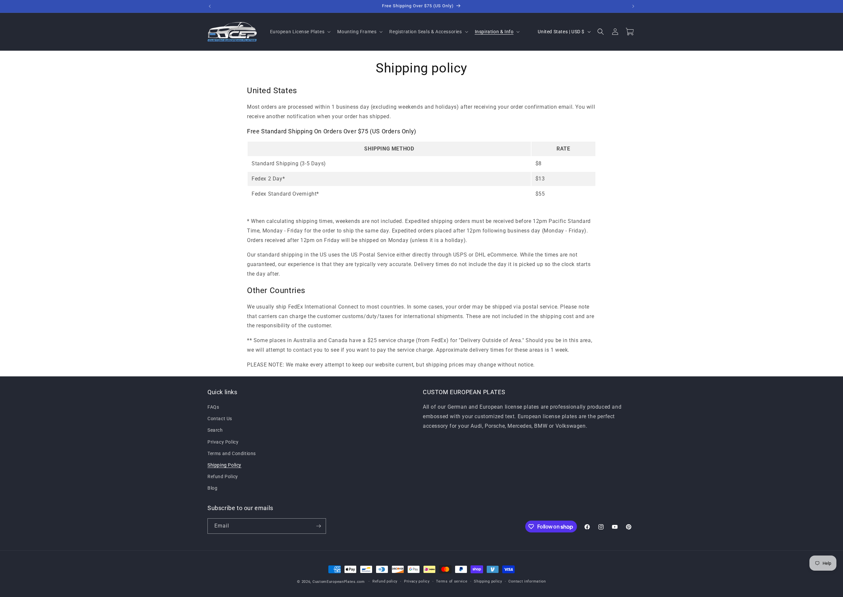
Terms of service (451, 581)
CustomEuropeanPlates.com (339, 582)
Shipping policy (488, 581)
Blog (212, 488)
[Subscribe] (318, 526)
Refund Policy (222, 476)
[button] (300, 32)
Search (215, 430)
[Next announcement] (633, 6)
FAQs (213, 407)
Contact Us (219, 418)
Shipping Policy (224, 465)
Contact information (527, 581)
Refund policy (384, 581)
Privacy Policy (222, 442)
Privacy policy (417, 581)
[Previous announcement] (210, 6)
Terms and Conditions (231, 453)
